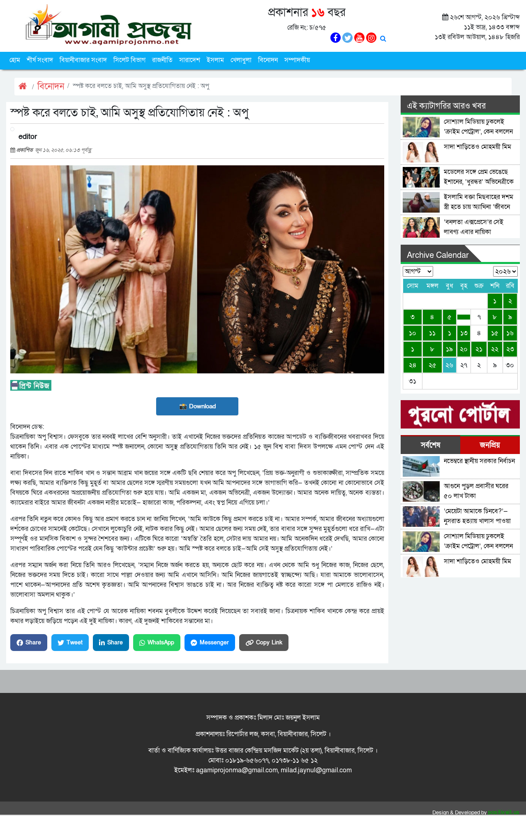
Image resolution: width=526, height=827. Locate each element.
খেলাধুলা (241, 60)
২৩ (510, 349)
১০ (412, 333)
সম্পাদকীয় (297, 60)
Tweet (75, 642)
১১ (432, 333)
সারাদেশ (189, 60)
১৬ (510, 333)
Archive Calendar (438, 255)
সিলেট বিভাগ (129, 60)
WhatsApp (161, 642)
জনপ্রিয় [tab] (490, 445)
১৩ (464, 333)
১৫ (494, 333)
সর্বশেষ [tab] (430, 445)
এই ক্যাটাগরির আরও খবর (446, 106)
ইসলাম (215, 60)
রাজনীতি (162, 60)
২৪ (413, 365)
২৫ (432, 365)
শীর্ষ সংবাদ (40, 60)
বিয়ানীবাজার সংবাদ (83, 60)
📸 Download (197, 406)
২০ (464, 349)
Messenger (214, 642)
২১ (478, 349)
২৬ (449, 365)
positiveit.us (504, 812)
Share (33, 642)
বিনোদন (268, 60)
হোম (14, 60)
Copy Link (269, 642)
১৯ (449, 349)
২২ (494, 349)
